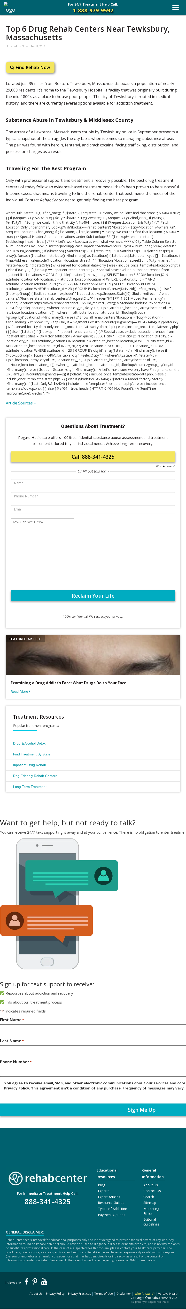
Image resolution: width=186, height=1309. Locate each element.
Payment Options (111, 1214)
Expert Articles (109, 1197)
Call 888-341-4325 (93, 456)
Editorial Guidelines (151, 1221)
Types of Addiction (112, 1208)
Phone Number (15, 1062)
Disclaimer (123, 1294)
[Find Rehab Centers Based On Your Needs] (47, 1177)
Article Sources (20, 403)
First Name (12, 1019)
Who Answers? (165, 466)
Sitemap (149, 1202)
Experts (103, 1190)
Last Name (12, 1040)
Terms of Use (103, 1294)
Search (148, 1197)
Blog (101, 1185)
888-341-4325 (48, 1201)
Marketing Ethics (151, 1211)
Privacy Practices (79, 1294)
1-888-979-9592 (93, 8)
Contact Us (152, 1190)
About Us (150, 1185)
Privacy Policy (55, 1294)
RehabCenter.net (159, 1298)
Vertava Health (168, 1294)
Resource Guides (111, 1202)
